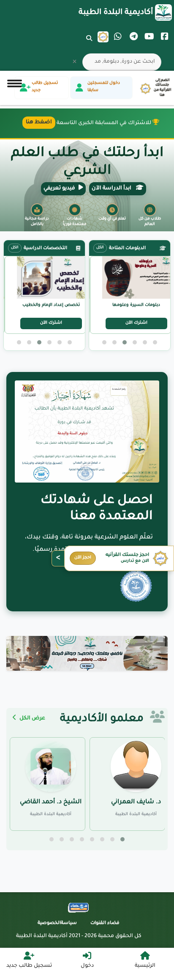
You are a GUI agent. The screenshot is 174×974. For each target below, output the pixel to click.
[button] (155, 342)
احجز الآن (82, 557)
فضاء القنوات (105, 923)
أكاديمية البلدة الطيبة (116, 12)
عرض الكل (31, 718)
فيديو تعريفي (59, 188)
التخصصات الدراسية (45, 248)
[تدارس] (103, 36)
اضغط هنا (39, 122)
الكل (100, 248)
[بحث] (89, 43)
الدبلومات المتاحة (127, 248)
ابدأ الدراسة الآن (112, 188)
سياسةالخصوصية (57, 923)
